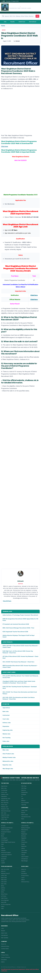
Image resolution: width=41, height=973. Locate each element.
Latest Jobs (24, 810)
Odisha (23, 840)
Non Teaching (6, 737)
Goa (2, 846)
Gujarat (3, 848)
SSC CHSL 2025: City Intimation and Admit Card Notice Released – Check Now (19, 698)
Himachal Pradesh (6, 852)
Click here (4, 146)
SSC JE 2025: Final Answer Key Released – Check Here (18, 662)
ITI (22, 796)
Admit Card (22, 21)
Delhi (2, 844)
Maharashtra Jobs (8, 761)
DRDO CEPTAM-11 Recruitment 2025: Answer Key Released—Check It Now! (20, 646)
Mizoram (23, 836)
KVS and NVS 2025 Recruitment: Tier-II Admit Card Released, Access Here (20, 676)
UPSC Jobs (4, 819)
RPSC (2, 892)
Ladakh (3, 862)
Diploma (23, 790)
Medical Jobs (6, 734)
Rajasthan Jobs (7, 765)
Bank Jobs (6, 711)
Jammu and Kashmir (6, 854)
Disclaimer (24, 873)
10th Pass (23, 786)
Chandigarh (4, 838)
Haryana (3, 850)
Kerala (2, 860)
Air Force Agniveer (6, 904)
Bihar (2, 836)
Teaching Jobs (5, 817)
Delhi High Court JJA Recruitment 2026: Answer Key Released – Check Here (18, 651)
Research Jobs (5, 808)
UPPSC (3, 890)
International (32, 21)
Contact (23, 871)
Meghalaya (24, 834)
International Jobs (26, 816)
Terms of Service (5, 957)
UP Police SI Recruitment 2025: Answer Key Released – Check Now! (20, 657)
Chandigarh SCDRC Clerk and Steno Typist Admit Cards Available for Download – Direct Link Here (19, 682)
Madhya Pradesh (25, 827)
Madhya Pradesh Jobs (9, 757)
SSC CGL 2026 (5, 869)
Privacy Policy (25, 875)
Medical (23, 800)
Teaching (23, 804)
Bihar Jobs (6, 750)
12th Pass (23, 788)
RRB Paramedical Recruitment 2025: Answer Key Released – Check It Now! (20, 666)
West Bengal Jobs (8, 768)
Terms (22, 877)
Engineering (24, 792)
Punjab (23, 844)
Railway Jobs (4, 806)
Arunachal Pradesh (6, 831)
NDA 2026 (4, 879)
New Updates (4, 937)
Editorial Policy (25, 881)
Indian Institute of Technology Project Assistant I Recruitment (20, 615)
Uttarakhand (24, 858)
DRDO (2, 906)
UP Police (3, 896)
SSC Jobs (3, 813)
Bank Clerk (4, 877)
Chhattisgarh (4, 840)
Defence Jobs (7, 722)
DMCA (23, 879)
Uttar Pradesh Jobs (8, 753)
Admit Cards (24, 814)
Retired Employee (5, 811)
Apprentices (6, 707)
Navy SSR (3, 902)
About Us (23, 869)
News (22, 818)
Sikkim (23, 848)
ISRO (2, 908)
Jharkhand (4, 856)
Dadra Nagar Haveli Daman (8, 842)
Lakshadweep (24, 825)
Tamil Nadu (24, 850)
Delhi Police (4, 898)
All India (3, 825)
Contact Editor (5, 948)
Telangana (23, 852)
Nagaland (23, 838)
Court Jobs (6, 719)
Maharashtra (24, 829)
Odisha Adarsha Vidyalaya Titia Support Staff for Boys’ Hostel (19, 636)
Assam (3, 834)
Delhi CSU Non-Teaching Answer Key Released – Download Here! (20, 687)
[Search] (37, 16)
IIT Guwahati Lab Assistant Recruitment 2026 (16, 624)
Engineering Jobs (8, 730)
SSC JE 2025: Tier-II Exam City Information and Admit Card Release (20, 692)
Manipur (23, 831)
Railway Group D (5, 873)
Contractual (6, 715)
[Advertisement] (20, 112)
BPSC (2, 886)
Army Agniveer (5, 900)
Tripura (23, 854)
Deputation (6, 726)
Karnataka (3, 858)
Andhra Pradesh (5, 829)
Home (3, 25)
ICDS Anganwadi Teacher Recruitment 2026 (15, 631)
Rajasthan (23, 846)
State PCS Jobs (5, 815)
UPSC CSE (4, 875)
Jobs (5, 21)
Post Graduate (25, 802)
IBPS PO (3, 871)
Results (12, 21)
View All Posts (7, 601)
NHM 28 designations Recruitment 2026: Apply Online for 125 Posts (20, 619)
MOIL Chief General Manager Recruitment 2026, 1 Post (18, 628)
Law (22, 798)
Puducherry (24, 842)
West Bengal (24, 860)
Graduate (23, 794)
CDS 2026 (4, 881)
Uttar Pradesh (24, 856)
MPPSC (3, 888)
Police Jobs (6, 741)
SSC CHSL (4, 883)
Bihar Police (4, 894)
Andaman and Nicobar (7, 827)
